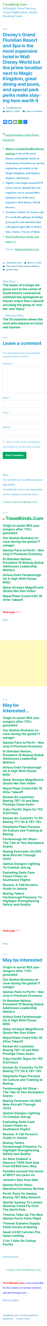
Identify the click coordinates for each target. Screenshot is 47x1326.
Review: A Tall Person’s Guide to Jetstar (20, 886)
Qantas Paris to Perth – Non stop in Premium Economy (23, 552)
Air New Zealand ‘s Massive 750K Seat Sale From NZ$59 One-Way (21, 1162)
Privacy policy (11, 1300)
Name (6, 398)
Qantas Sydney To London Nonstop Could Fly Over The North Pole (22, 1205)
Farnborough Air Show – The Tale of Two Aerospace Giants (23, 842)
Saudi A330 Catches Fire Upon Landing (21, 1234)
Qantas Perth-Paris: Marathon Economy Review (23, 1186)
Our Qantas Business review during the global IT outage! (21, 541)
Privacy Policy (23, 1319)
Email (6, 412)
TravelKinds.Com (15, 4)
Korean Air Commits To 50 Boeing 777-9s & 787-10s (23, 820)
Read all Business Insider (20, 236)
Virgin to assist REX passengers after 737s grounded (21, 529)
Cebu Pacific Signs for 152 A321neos (23, 811)
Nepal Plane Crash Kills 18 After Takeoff (22, 598)
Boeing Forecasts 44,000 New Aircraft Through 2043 (22, 855)
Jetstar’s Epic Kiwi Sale (20, 1180)
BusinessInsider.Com (27, 249)
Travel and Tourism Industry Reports (22, 266)
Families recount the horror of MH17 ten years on (23, 1173)
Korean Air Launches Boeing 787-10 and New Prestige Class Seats (21, 800)
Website (6, 427)
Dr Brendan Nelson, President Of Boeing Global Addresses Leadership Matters (23, 564)
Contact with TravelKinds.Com (20, 502)
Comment (8, 364)
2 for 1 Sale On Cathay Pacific (19, 1242)
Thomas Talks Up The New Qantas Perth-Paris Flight (23, 1216)
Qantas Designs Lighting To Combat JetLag (21, 865)
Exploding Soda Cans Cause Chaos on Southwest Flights (19, 876)
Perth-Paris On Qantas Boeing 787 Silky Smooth (21, 1195)
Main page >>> (12, 612)
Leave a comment (34, 111)
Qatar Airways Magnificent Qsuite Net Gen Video (23, 589)
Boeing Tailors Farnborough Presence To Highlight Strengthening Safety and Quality (22, 899)
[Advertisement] (23, 663)
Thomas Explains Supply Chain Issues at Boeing (21, 1225)
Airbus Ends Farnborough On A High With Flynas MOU (22, 578)
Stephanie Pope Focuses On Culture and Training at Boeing (22, 830)
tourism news (12, 269)
